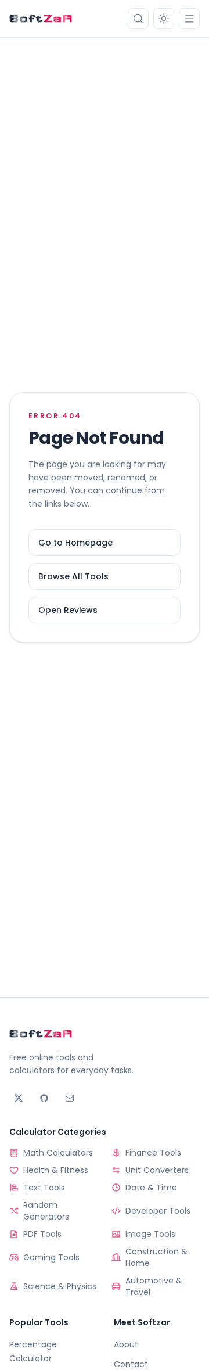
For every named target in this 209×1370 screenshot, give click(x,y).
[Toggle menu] (189, 18)
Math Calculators (58, 1153)
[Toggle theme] (163, 18)
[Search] (138, 18)
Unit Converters (157, 1170)
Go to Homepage (75, 542)
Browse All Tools (73, 576)
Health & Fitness (55, 1170)
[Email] (69, 1098)
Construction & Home (156, 1257)
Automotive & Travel (153, 1286)
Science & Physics (59, 1286)
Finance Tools (153, 1153)
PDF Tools (42, 1234)
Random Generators (46, 1210)
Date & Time (151, 1187)
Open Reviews (68, 610)
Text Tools (44, 1187)
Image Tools (150, 1234)
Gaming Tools (51, 1257)
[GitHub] (44, 1098)
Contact (131, 1364)
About (126, 1344)
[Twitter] (18, 1098)
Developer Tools (157, 1211)
